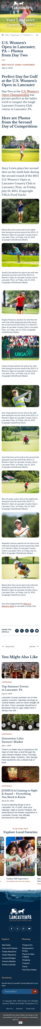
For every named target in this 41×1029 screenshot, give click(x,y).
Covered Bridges (9, 958)
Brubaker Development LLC (28, 1003)
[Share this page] (37, 35)
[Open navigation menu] (3, 7)
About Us (9, 1009)
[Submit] (35, 991)
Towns (24, 967)
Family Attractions (9, 952)
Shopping (26, 960)
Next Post (32, 646)
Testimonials (30, 1009)
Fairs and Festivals (9, 948)
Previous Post (10, 646)
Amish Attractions (9, 955)
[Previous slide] (3, 860)
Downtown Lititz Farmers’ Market (13, 740)
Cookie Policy (23, 1019)
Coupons (26, 963)
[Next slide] (37, 860)
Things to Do (27, 945)
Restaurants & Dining (28, 949)
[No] (38, 1019)
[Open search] (38, 6)
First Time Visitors (29, 970)
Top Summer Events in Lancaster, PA (15, 688)
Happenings (7, 682)
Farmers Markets (9, 961)
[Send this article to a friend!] (37, 630)
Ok (20, 1022)
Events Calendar (9, 965)
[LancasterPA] (3, 35)
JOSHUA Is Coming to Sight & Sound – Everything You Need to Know (19, 794)
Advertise (19, 1009)
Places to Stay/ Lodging (28, 955)
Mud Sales (6, 945)
